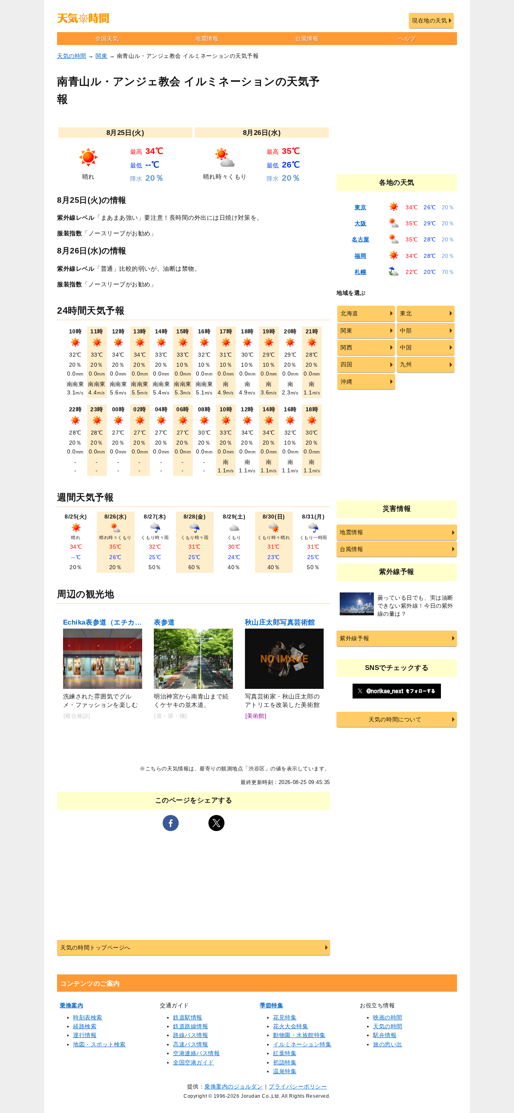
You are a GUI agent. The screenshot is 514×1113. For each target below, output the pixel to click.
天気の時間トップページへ (95, 947)
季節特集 (271, 1005)
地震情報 (206, 38)
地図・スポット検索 (99, 1044)
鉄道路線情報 (190, 1026)
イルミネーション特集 (302, 1044)
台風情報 (306, 38)
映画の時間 (387, 1017)
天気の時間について (395, 719)
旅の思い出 (387, 1044)
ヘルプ (407, 38)
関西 (346, 347)
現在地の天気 (429, 20)
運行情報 (84, 1035)
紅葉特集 (284, 1053)
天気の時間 (71, 56)
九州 (406, 364)
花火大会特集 (290, 1026)
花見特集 (284, 1017)
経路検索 (84, 1026)
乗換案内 (71, 1005)
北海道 (349, 313)
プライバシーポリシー (298, 1086)
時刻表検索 (87, 1017)
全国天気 (106, 38)
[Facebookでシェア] (171, 823)
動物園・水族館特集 (299, 1035)
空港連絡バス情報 (196, 1053)
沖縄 (346, 381)
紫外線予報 (354, 638)
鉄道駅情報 (187, 1017)
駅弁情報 (384, 1035)
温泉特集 (284, 1071)
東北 (406, 313)
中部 (406, 330)
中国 (406, 347)
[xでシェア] (216, 823)
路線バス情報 (190, 1035)
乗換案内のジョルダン (233, 1086)
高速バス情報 (190, 1044)
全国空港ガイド (193, 1062)
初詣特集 (284, 1062)
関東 (101, 56)
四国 (346, 364)
